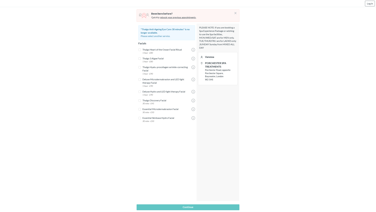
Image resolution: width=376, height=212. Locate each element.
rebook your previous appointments (178, 17)
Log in (370, 3)
